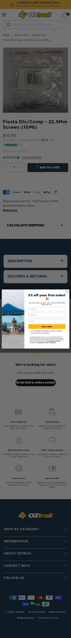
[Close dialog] (67, 291)
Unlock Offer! (46, 326)
